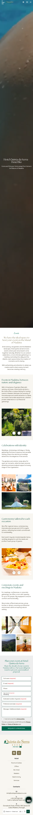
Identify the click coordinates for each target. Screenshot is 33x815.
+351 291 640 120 (16, 798)
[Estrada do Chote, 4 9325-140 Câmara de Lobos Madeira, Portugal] (16, 804)
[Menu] (3, 2)
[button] (23, 2)
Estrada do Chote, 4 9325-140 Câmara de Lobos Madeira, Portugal (16, 806)
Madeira (16, 773)
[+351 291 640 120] (16, 796)
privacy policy (20, 719)
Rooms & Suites (16, 763)
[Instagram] (19, 753)
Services (16, 780)
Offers (16, 766)
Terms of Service (13, 724)
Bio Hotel (16, 770)
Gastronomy (16, 777)
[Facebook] (14, 753)
